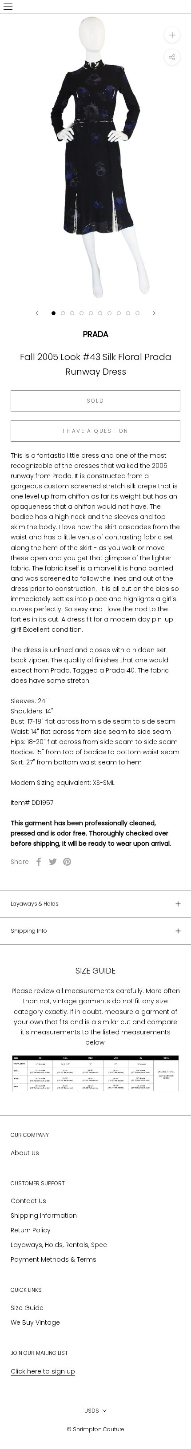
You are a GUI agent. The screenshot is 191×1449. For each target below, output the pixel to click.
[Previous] (37, 313)
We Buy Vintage (35, 1322)
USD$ (91, 1410)
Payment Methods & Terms (53, 1259)
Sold (96, 400)
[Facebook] (39, 862)
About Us (25, 1152)
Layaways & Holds (35, 903)
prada (95, 334)
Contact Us (28, 1200)
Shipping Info (29, 930)
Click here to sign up (43, 1371)
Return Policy (31, 1230)
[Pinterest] (67, 862)
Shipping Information (44, 1215)
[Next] (154, 313)
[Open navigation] (8, 7)
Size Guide (27, 1307)
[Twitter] (53, 862)
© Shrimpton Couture (95, 1429)
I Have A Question (96, 431)
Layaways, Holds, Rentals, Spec (59, 1244)
